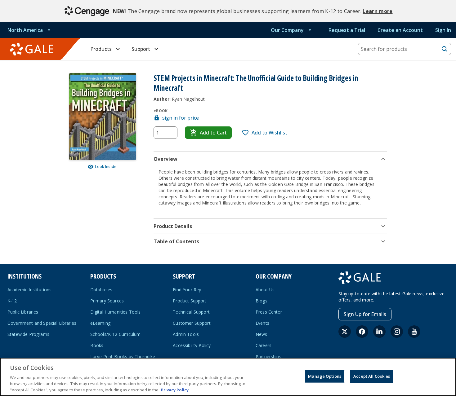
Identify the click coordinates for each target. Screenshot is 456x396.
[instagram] (397, 331)
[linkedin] (379, 331)
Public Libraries (22, 312)
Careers (263, 345)
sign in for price (180, 117)
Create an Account (400, 30)
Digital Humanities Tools (115, 312)
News (261, 334)
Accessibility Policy (192, 345)
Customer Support (192, 323)
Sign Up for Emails (365, 314)
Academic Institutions (29, 290)
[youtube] (414, 331)
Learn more (377, 11)
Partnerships (268, 356)
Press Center (269, 312)
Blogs (261, 301)
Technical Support (191, 312)
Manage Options (324, 376)
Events (262, 323)
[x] (344, 331)
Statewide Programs (28, 334)
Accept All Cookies (371, 376)
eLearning (100, 323)
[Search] (444, 49)
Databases (101, 290)
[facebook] (362, 331)
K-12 (12, 301)
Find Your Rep (187, 290)
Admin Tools (186, 334)
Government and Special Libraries (41, 323)
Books (97, 345)
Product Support (189, 301)
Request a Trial (347, 30)
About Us (265, 290)
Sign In (443, 30)
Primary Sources (107, 301)
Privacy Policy (175, 389)
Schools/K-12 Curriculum (115, 334)
